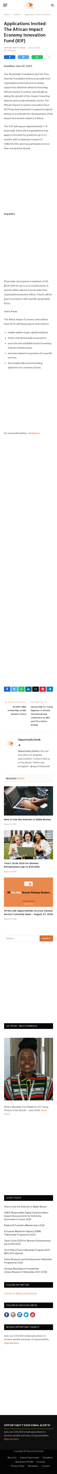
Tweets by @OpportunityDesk (20, 1293)
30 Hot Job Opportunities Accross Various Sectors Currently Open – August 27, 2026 (28, 912)
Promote (41, 1462)
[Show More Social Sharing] (49, 57)
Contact (46, 1466)
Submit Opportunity (29, 1457)
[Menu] (5, 5)
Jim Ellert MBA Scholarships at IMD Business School (17, 710)
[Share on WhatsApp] (37, 57)
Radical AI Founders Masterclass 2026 (24, 1225)
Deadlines (48, 1457)
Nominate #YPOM (24, 1462)
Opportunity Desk (14, 48)
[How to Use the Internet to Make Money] (28, 801)
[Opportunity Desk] (28, 5)
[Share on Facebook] (9, 57)
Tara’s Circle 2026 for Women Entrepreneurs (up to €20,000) (22, 865)
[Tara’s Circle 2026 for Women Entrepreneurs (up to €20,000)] (28, 845)
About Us (11, 1457)
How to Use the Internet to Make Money (27, 820)
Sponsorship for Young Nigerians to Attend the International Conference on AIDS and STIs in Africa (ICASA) (42, 716)
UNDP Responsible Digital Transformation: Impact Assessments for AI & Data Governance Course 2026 (26, 1216)
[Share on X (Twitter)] (23, 57)
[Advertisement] (28, 182)
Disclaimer (33, 1466)
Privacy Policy (17, 1466)
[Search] (52, 5)
